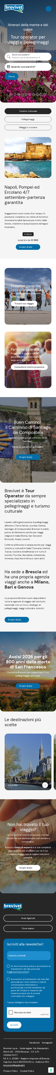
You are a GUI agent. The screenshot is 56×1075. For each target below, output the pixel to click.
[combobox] (26, 57)
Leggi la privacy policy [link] (18, 971)
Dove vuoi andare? (21, 55)
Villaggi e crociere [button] (28, 127)
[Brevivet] (14, 9)
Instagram (47, 1042)
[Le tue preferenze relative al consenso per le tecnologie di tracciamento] (51, 1070)
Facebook (34, 1042)
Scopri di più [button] (25, 246)
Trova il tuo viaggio (24, 303)
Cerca (11, 76)
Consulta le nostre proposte (29, 367)
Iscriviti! (14, 1024)
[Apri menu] (48, 9)
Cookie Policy (27, 1070)
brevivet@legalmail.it (14, 1065)
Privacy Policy (10, 1070)
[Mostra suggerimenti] (48, 56)
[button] (28, 918)
